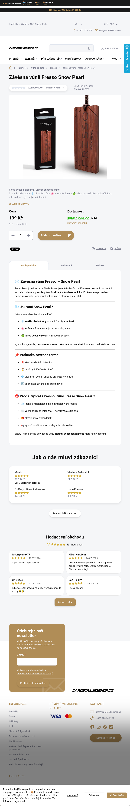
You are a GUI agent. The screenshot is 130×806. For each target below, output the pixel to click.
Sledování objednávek (19, 731)
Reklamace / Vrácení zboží (22, 736)
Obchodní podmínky (19, 759)
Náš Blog (34, 24)
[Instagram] (98, 726)
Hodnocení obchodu (65, 537)
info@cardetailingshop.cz (108, 712)
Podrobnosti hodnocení (55, 88)
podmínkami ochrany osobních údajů (35, 673)
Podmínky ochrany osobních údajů (26, 764)
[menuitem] (16, 59)
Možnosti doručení (77, 223)
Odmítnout (94, 795)
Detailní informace (19, 204)
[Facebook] (92, 726)
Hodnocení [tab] (66, 265)
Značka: (81, 89)
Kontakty (13, 24)
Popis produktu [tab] (28, 265)
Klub (44, 24)
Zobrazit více (65, 602)
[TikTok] (111, 726)
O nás (24, 24)
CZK (112, 24)
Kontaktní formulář (105, 738)
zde (24, 801)
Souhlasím (118, 795)
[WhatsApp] (105, 726)
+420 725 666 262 (105, 718)
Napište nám (15, 741)
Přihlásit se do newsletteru (33, 683)
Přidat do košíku (51, 235)
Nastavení (72, 795)
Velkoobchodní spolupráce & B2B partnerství (25, 748)
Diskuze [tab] (100, 265)
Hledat (89, 48)
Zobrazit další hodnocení (65, 513)
